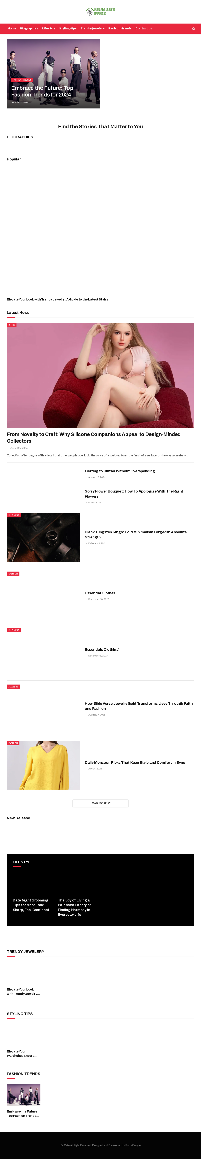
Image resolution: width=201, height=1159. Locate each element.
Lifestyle (48, 28)
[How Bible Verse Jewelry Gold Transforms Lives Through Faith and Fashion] (43, 709)
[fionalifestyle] (100, 12)
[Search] (193, 28)
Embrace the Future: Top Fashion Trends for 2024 (42, 91)
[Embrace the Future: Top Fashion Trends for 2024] (53, 73)
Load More (99, 803)
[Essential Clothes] (43, 596)
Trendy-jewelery (93, 28)
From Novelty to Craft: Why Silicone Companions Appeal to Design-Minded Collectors (94, 438)
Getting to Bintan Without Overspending (120, 471)
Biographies (29, 28)
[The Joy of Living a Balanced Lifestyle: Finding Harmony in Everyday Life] (78, 883)
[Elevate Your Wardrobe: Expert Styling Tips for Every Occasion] (23, 1035)
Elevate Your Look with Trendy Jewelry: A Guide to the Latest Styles (57, 299)
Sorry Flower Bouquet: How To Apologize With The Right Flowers (134, 493)
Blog (11, 325)
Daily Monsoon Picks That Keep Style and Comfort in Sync (135, 762)
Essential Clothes (100, 593)
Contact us (143, 28)
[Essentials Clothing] (43, 652)
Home (12, 28)
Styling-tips (68, 28)
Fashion (13, 573)
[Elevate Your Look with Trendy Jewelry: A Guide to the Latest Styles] (100, 231)
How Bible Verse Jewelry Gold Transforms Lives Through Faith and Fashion (139, 706)
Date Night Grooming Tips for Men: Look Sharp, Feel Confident (31, 905)
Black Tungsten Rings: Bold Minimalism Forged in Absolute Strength (136, 534)
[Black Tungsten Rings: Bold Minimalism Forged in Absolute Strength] (43, 537)
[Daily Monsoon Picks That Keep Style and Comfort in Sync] (43, 765)
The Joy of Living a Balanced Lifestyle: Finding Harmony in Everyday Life (74, 907)
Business (13, 515)
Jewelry (13, 686)
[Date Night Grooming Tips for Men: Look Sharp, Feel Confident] (33, 883)
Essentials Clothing (102, 649)
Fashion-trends (120, 28)
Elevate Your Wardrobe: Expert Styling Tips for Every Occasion (23, 1054)
